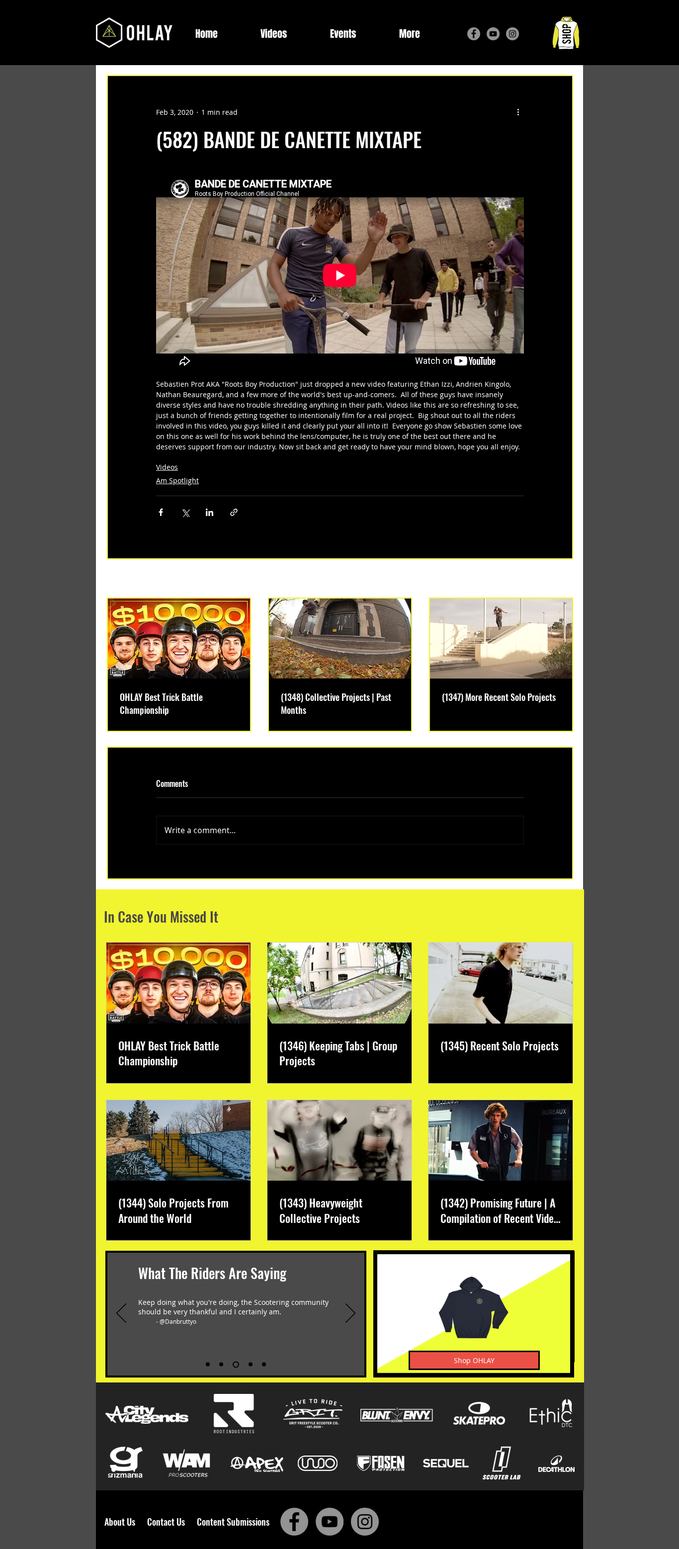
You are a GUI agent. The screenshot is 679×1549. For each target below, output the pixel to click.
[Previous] (121, 1313)
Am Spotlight (177, 480)
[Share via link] (234, 512)
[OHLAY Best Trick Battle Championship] (179, 639)
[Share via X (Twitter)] (185, 512)
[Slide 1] (208, 1365)
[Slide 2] (221, 1365)
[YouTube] (493, 33)
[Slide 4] (251, 1365)
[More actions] (518, 112)
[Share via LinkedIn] (209, 512)
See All (562, 579)
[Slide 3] (236, 1364)
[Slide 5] (264, 1365)
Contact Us (168, 1521)
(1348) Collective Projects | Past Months (336, 703)
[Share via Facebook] (161, 512)
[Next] (350, 1313)
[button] (409, 34)
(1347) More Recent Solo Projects (499, 696)
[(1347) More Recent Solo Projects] (501, 639)
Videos (167, 467)
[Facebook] (473, 33)
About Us (122, 1521)
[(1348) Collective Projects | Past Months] (340, 639)
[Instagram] (512, 33)
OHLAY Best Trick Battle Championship (161, 703)
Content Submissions (233, 1521)
